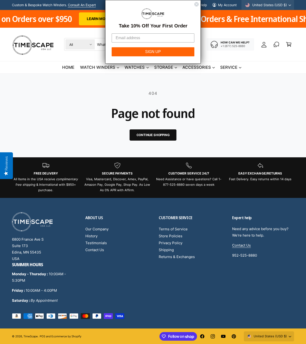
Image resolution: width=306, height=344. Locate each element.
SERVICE (228, 67)
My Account (227, 5)
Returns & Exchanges (177, 256)
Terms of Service (173, 229)
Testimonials (96, 243)
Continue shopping (153, 135)
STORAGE (163, 67)
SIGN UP (153, 52)
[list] (153, 177)
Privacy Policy (170, 243)
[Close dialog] (196, 4)
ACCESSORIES (196, 67)
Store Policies (170, 236)
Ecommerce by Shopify (66, 336)
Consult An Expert (82, 6)
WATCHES (135, 67)
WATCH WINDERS (97, 67)
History (91, 236)
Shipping (166, 250)
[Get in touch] (276, 44)
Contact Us (94, 250)
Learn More (76, 18)
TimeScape (30, 336)
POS (42, 336)
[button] (289, 44)
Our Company (97, 229)
